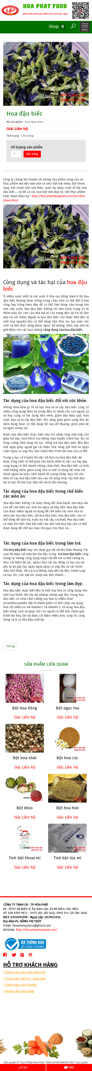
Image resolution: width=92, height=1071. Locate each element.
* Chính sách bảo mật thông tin (24, 972)
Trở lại (10, 646)
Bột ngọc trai (67, 708)
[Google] (23, 955)
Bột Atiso (24, 808)
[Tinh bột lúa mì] (67, 838)
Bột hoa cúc (67, 758)
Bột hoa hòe (67, 808)
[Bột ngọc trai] (67, 688)
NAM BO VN (66, 1062)
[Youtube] (32, 955)
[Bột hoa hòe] (67, 788)
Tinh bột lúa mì (67, 858)
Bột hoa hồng (24, 708)
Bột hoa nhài (24, 758)
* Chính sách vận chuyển (20, 985)
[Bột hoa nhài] (24, 738)
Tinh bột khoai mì (25, 858)
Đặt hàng (32, 154)
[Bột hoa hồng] (24, 688)
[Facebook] (7, 955)
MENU (85, 27)
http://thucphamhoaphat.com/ (37, 930)
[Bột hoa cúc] (67, 738)
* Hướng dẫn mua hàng (18, 991)
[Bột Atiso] (24, 788)
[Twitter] (15, 955)
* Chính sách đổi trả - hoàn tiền (24, 979)
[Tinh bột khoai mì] (24, 838)
